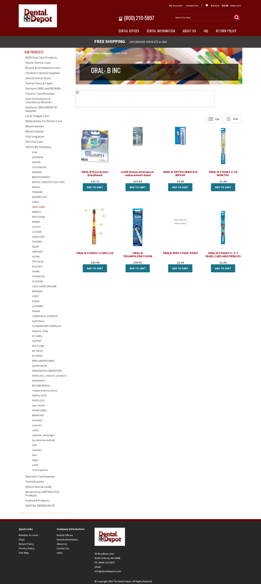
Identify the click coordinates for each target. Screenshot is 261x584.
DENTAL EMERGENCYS (40, 505)
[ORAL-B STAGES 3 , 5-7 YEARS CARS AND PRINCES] (223, 227)
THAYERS (37, 241)
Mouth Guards (34, 131)
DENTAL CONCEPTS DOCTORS (48, 182)
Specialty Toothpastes (40, 476)
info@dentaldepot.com (108, 571)
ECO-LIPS (37, 266)
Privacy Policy (27, 548)
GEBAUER (37, 251)
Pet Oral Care (34, 141)
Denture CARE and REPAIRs (43, 88)
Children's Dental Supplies (42, 73)
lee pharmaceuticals (43, 440)
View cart (235, 5)
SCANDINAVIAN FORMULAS (46, 326)
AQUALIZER (38, 236)
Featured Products (37, 500)
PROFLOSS (38, 400)
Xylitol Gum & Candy (38, 486)
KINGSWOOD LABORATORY (47, 370)
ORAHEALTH (38, 380)
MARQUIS (37, 291)
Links (59, 552)
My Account (175, 5)
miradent (37, 420)
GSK (34, 445)
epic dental (38, 405)
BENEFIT (36, 212)
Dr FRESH (37, 355)
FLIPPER (36, 341)
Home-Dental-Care (38, 62)
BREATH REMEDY (41, 177)
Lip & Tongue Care (37, 116)
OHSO (35, 202)
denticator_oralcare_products (49, 375)
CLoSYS (36, 226)
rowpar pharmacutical (44, 390)
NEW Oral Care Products (41, 57)
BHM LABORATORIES (43, 360)
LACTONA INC (39, 167)
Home (80, 53)
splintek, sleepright (43, 435)
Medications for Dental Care (43, 121)
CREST (35, 296)
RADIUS (36, 187)
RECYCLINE (38, 346)
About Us (189, 31)
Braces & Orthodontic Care (42, 67)
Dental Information (161, 31)
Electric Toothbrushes (40, 93)
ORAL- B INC (38, 207)
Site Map (24, 552)
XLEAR (35, 246)
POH (34, 152)
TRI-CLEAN (37, 261)
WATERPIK (37, 157)
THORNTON (38, 276)
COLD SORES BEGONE (44, 286)
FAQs (22, 539)
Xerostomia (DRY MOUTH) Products (42, 493)
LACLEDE (37, 231)
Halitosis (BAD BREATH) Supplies (41, 109)
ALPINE (36, 256)
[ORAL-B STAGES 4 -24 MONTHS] (223, 146)
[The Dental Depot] (54, 15)
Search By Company (99, 53)
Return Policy (226, 31)
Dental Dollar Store (38, 78)
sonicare (37, 425)
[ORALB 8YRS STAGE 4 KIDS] (180, 222)
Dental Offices (129, 31)
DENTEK (36, 162)
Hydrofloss (38, 321)
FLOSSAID (37, 281)
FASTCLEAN (38, 217)
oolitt (35, 430)
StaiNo (36, 301)
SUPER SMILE (39, 410)
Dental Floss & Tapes (39, 83)
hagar (35, 460)
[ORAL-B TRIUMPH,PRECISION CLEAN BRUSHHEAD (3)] (137, 227)
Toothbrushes (34, 481)
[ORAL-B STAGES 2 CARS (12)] (95, 227)
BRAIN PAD (38, 415)
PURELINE (37, 192)
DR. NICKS (37, 350)
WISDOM (37, 172)
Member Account (28, 535)
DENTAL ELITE (39, 395)
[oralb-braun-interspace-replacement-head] (137, 136)
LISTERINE (37, 306)
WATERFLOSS (39, 197)
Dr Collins (37, 336)
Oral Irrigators (35, 136)
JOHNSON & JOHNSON (45, 316)
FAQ (206, 31)
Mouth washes (34, 126)
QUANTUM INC (40, 365)
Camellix (36, 450)
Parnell (36, 311)
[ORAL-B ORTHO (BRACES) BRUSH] (180, 136)
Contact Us (192, 5)
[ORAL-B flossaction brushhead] (95, 146)
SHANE (36, 271)
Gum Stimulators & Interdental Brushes (38, 100)
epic (34, 455)
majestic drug (40, 331)
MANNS (36, 221)
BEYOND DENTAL (41, 385)
